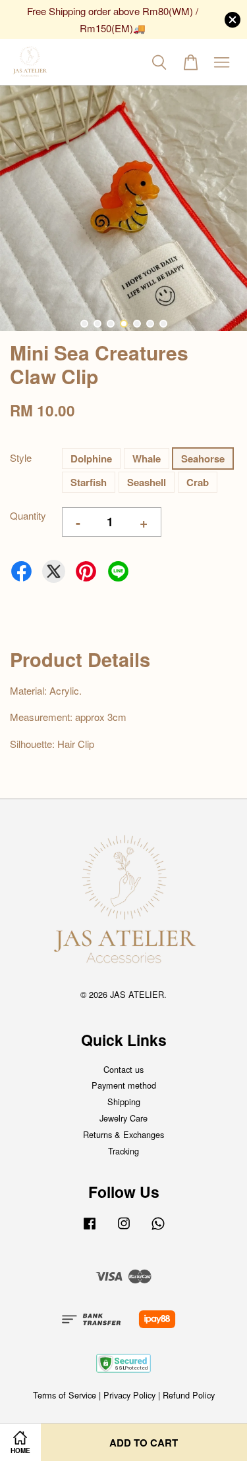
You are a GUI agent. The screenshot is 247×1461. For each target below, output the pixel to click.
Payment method (124, 1085)
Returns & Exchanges (123, 1134)
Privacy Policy (129, 1395)
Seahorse (203, 458)
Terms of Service (64, 1395)
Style (21, 457)
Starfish (88, 482)
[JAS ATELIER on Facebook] (89, 1229)
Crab (197, 482)
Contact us (123, 1069)
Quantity (28, 515)
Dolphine (91, 458)
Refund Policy (189, 1395)
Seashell (146, 482)
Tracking (123, 1151)
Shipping (123, 1101)
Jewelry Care (123, 1118)
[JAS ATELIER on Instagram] (124, 1229)
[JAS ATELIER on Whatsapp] (158, 1229)
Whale (146, 458)
